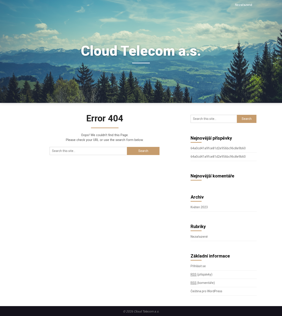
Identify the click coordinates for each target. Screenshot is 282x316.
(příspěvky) (201, 274)
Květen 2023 (199, 207)
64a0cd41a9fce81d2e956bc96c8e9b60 (218, 148)
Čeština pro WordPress (206, 291)
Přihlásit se (198, 266)
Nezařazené (243, 5)
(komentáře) (203, 283)
